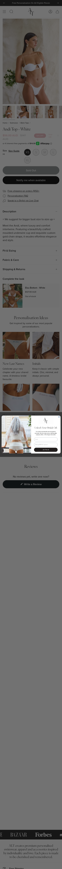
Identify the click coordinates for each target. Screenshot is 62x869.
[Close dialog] (59, 417)
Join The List (45, 449)
